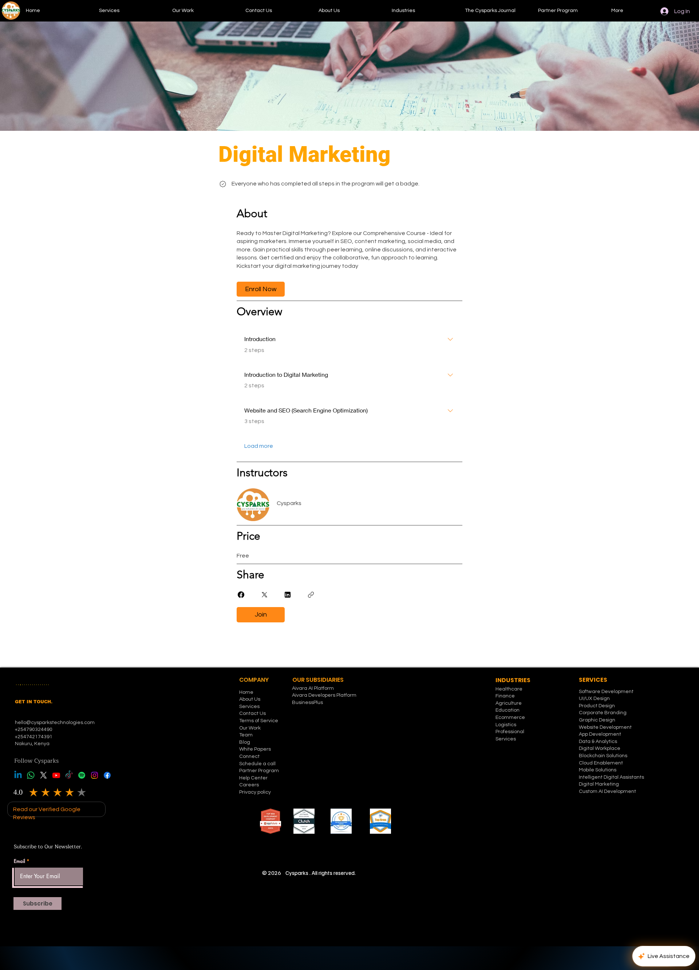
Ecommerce (510, 717)
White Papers (255, 749)
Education (507, 710)
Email (19, 861)
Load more (258, 446)
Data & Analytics (598, 741)
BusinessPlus (307, 702)
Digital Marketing (599, 784)
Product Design (597, 705)
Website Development (605, 727)
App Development (600, 734)
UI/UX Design (594, 698)
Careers (249, 784)
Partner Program (259, 770)
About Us (249, 699)
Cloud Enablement (601, 763)
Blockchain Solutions (603, 755)
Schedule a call (257, 763)
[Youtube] (56, 775)
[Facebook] (107, 775)
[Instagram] (94, 775)
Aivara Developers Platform (324, 695)
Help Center (253, 778)
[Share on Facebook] (241, 594)
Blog (244, 742)
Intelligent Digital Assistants (611, 777)
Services (249, 706)
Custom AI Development (607, 791)
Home (246, 692)
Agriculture (508, 703)
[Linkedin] (18, 775)
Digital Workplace (600, 748)
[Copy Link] (311, 594)
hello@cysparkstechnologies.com (55, 722)
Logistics (505, 724)
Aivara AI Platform (313, 688)
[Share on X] (264, 594)
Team (246, 735)
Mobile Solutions (597, 770)
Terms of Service (258, 720)
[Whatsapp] (30, 775)
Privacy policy (255, 792)
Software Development (606, 691)
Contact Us (252, 713)
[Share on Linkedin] (287, 594)
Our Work (250, 728)
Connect (249, 756)
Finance (505, 696)
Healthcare (508, 689)
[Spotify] (81, 775)
